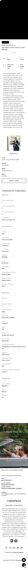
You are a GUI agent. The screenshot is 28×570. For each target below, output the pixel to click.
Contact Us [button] (14, 458)
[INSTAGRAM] (10, 547)
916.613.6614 (5, 165)
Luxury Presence (18, 552)
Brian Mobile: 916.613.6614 (7, 484)
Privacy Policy (20, 560)
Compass (4, 512)
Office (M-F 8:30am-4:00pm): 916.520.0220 (11, 488)
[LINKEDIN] (14, 547)
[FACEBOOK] (6, 547)
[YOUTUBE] (17, 547)
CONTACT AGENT (14, 180)
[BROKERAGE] (21, 547)
